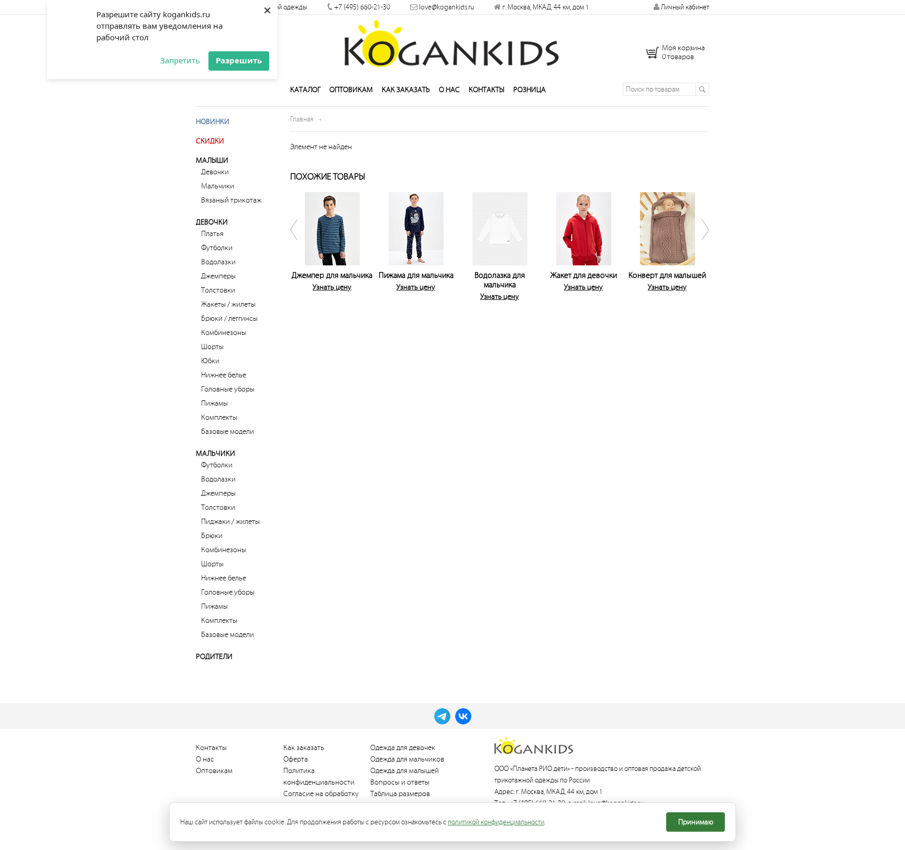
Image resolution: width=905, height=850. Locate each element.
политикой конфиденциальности (496, 822)
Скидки (210, 141)
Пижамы (214, 403)
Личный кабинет (684, 7)
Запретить (180, 60)
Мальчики (217, 186)
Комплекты (219, 417)
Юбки (210, 360)
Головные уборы (228, 389)
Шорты (212, 346)
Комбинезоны (223, 332)
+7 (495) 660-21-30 (362, 7)
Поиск (702, 89)
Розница (529, 89)
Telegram (442, 716)
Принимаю (695, 822)
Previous (300, 244)
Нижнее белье (223, 375)
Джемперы (218, 276)
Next (698, 244)
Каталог (305, 89)
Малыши (212, 160)
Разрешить (239, 60)
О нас (449, 89)
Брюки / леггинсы (229, 318)
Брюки (212, 535)
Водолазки (218, 262)
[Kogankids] (452, 43)
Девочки (215, 171)
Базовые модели (227, 431)
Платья (212, 233)
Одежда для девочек (402, 747)
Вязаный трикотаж (231, 200)
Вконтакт (463, 716)
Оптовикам (351, 89)
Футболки (217, 247)
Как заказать (406, 89)
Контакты (486, 89)
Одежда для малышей (404, 770)
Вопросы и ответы (399, 782)
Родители (214, 656)
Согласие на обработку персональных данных (321, 799)
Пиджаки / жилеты (230, 521)
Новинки (212, 121)
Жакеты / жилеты (228, 304)
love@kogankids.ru (446, 7)
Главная (301, 119)
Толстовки (218, 290)
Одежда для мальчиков (407, 759)
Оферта (295, 759)
